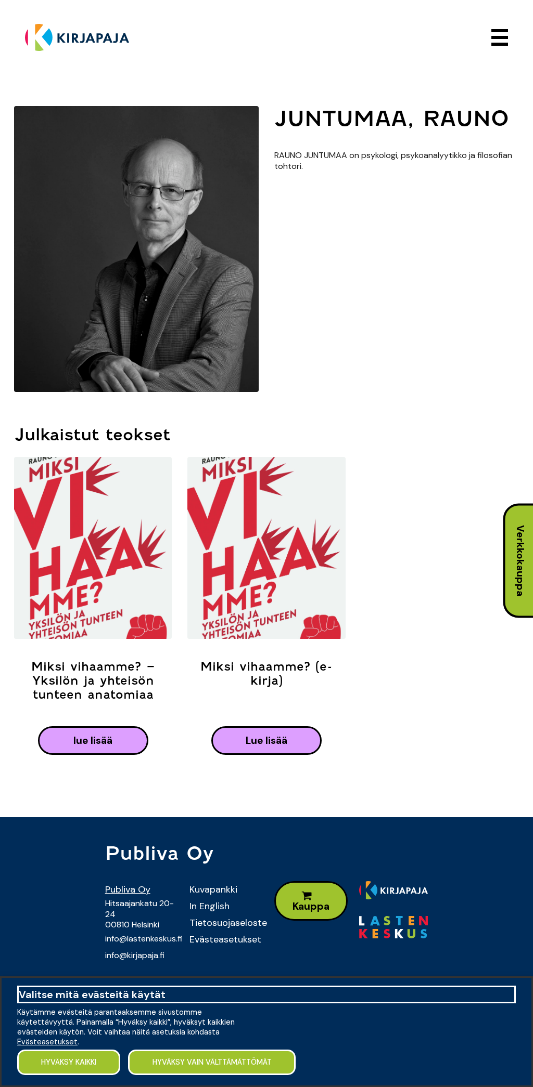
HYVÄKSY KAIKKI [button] (68, 1062)
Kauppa (311, 906)
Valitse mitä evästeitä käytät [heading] (92, 994)
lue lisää (92, 740)
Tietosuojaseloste (224, 922)
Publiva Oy (127, 889)
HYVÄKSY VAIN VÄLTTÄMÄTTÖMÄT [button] (212, 1062)
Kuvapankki (213, 889)
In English (209, 906)
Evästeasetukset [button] (47, 1041)
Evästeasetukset (224, 939)
